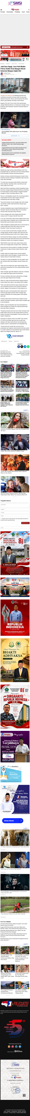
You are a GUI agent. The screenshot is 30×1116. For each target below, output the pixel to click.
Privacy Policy (12, 1112)
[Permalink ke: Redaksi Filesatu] (1, 73)
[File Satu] (15, 9)
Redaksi (8, 1111)
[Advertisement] (15, 30)
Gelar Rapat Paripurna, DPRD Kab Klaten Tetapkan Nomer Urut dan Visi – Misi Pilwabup (22, 390)
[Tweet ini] (21, 346)
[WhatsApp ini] (28, 346)
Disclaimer (6, 1112)
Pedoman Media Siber (21, 1112)
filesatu (10, 341)
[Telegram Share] (25, 346)
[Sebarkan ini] (18, 346)
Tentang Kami (14, 1111)
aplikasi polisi (4, 341)
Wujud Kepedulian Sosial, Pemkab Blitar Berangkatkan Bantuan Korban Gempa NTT (7, 390)
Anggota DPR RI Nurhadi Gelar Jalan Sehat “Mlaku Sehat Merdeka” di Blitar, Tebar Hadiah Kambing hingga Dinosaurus (14, 144)
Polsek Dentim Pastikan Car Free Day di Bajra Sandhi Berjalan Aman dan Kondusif (22, 403)
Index (5, 1111)
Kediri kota (16, 341)
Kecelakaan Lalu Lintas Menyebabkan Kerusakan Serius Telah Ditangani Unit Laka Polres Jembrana (6, 353)
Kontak (19, 1111)
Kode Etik (24, 1111)
